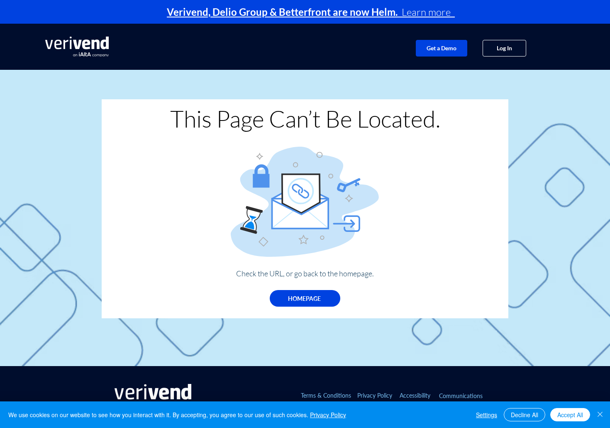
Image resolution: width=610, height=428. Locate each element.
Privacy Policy (328, 415)
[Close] (600, 414)
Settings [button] (486, 415)
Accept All (570, 415)
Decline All (524, 415)
